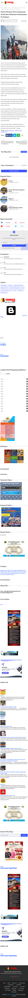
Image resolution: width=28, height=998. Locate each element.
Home (2, 7)
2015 (14, 406)
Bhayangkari (4, 285)
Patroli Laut (3, 574)
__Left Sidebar (10, 984)
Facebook (10, 135)
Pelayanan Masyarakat (14, 287)
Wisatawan (20, 290)
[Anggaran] (4, 199)
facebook (8, 222)
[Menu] (2, 2)
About (8, 983)
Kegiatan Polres (18, 130)
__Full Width (18, 984)
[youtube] (15, 976)
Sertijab (7, 574)
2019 (14, 396)
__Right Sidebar (7, 986)
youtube (8, 226)
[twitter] (13, 976)
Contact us (14, 983)
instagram (22, 222)
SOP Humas (2, 784)
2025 (14, 381)
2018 (14, 399)
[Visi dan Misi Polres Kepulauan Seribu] (4, 190)
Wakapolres (17, 573)
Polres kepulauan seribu (6, 290)
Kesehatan (4, 356)
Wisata (14, 290)
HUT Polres (11, 574)
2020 (14, 394)
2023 (14, 386)
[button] (26, 2)
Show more (24, 151)
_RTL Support (8, 990)
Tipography (20, 990)
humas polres (22, 573)
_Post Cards (15, 986)
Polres (22, 287)
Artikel (3, 345)
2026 (14, 379)
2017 (14, 401)
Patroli (24, 570)
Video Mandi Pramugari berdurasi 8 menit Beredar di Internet (13, 737)
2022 (14, 389)
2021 (14, 391)
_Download (6, 988)
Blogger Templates (11, 994)
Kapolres (10, 285)
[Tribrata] (4, 182)
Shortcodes (14, 992)
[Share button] (22, 135)
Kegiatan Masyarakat (9, 130)
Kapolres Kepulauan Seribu (15, 207)
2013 (14, 411)
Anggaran (11, 199)
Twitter (14, 135)
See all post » (3, 343)
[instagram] (17, 976)
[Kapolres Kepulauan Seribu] (4, 208)
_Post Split (22, 986)
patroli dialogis (11, 573)
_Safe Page (13, 988)
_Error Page (21, 988)
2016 (14, 403)
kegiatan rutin (7, 7)
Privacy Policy (22, 983)
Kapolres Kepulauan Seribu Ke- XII (7, 795)
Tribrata (2, 695)
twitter (22, 226)
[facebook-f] (10, 976)
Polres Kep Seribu (4, 573)
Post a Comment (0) (14, 171)
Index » (1, 354)
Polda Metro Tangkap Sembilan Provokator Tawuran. (11, 748)
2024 (14, 384)
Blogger (14, 990)
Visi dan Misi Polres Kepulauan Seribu (16, 190)
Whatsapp (18, 135)
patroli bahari (24, 571)
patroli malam (7, 571)
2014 (14, 408)
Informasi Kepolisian (8, 868)
